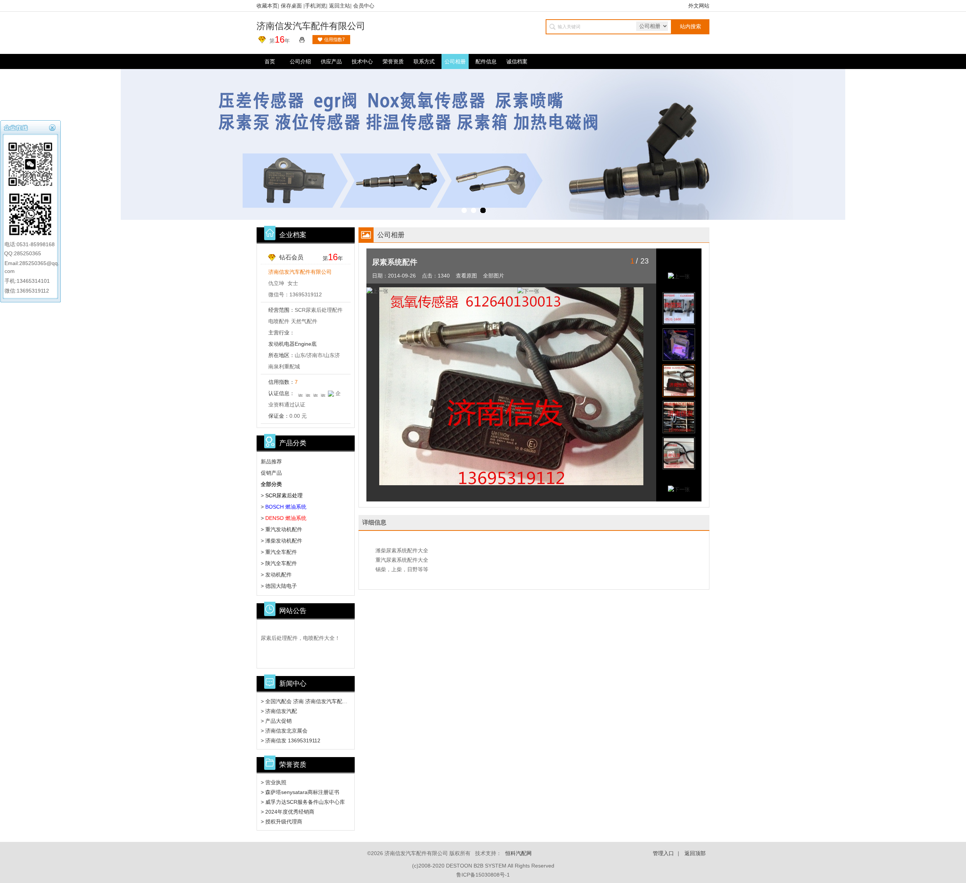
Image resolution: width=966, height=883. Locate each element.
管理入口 (663, 853)
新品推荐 (271, 461)
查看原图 (466, 276)
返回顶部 (695, 853)
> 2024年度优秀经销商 (287, 812)
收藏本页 (267, 6)
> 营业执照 (273, 782)
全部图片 (493, 276)
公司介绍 (300, 61)
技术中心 (362, 61)
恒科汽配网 (518, 853)
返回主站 (339, 6)
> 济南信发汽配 (279, 711)
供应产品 (331, 61)
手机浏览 (315, 6)
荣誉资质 (393, 61)
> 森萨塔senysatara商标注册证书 (300, 792)
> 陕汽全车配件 (279, 563)
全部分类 (271, 484)
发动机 (276, 344)
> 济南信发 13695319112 (290, 740)
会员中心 (363, 6)
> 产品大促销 (276, 721)
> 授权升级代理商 (281, 822)
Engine (303, 344)
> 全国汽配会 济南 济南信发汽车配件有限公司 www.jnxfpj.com (334, 701)
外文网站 (698, 6)
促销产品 (271, 473)
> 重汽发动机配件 (281, 529)
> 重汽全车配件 (279, 552)
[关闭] (53, 127)
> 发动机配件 (276, 575)
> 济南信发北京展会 (284, 731)
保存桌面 (291, 6)
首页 (270, 61)
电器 (289, 344)
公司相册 (455, 61)
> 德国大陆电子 (279, 586)
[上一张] (441, 291)
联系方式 (424, 61)
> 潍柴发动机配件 (281, 541)
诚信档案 (517, 61)
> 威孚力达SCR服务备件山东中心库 (303, 802)
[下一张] (592, 291)
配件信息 (486, 61)
